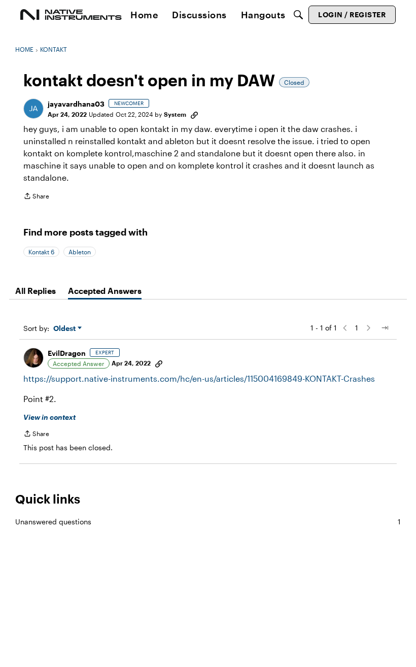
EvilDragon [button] (67, 353)
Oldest (65, 329)
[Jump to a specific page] (384, 328)
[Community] (71, 14)
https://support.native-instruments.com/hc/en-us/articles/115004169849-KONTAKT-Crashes (199, 378)
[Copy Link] (194, 114)
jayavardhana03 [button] (76, 103)
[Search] (298, 15)
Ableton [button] (79, 251)
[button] (33, 108)
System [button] (175, 114)
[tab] (35, 290)
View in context (49, 417)
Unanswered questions (208, 521)
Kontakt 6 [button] (41, 251)
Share (36, 197)
